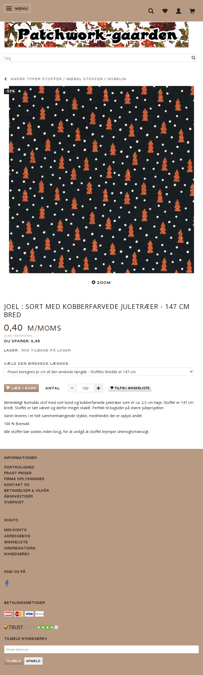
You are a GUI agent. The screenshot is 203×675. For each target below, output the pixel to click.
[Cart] (192, 10)
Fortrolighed (19, 467)
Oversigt (14, 502)
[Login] (179, 10)
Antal (53, 388)
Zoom (104, 282)
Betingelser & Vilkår (26, 490)
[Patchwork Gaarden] (96, 33)
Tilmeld (13, 661)
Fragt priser (18, 473)
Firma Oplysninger (24, 479)
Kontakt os (17, 484)
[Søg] (194, 58)
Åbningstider (18, 496)
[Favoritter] (165, 10)
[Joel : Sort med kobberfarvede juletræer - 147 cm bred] (101, 179)
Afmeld (33, 661)
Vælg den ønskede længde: (37, 363)
